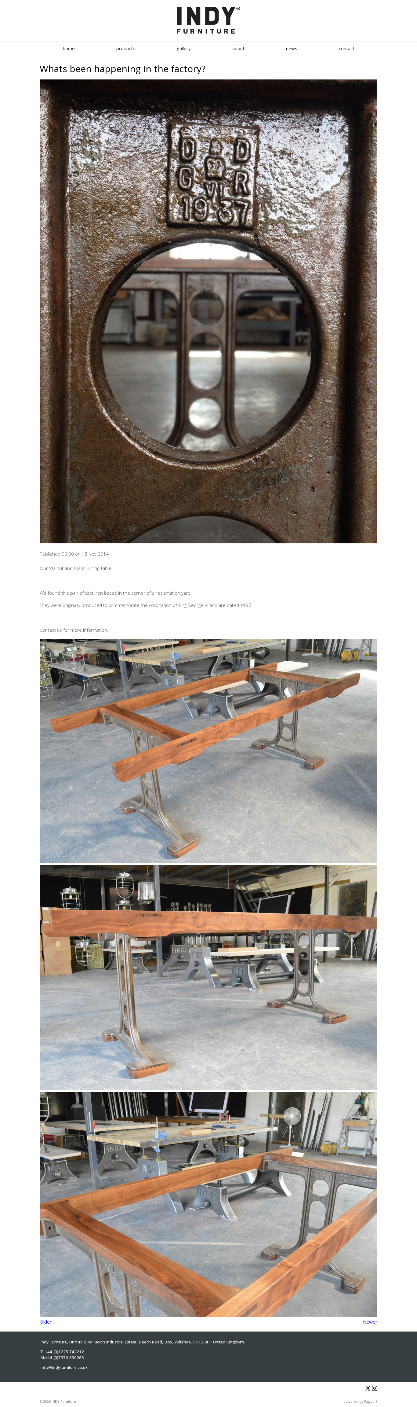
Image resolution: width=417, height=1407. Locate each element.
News (291, 48)
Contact (346, 48)
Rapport (370, 1401)
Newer (370, 1322)
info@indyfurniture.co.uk (64, 1367)
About (238, 48)
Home (69, 48)
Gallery (184, 48)
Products (125, 48)
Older (46, 1322)
